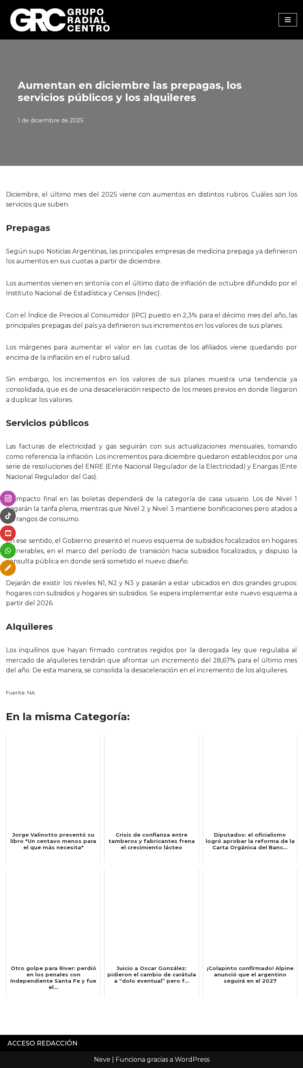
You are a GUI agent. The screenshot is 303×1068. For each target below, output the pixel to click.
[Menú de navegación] (288, 19)
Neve (102, 1059)
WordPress (192, 1059)
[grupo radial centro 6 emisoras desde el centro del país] (60, 20)
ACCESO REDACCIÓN (42, 1043)
